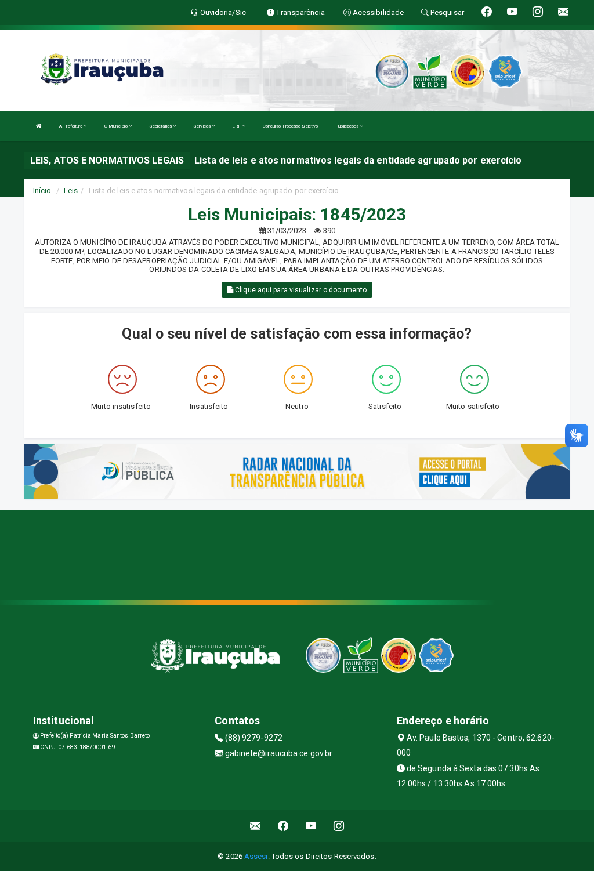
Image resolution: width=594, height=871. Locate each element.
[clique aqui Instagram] (339, 826)
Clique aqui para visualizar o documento (300, 290)
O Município (116, 126)
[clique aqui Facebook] (283, 826)
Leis (71, 190)
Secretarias (161, 126)
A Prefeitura (71, 126)
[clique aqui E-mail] (255, 826)
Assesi (256, 856)
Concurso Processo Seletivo (290, 126)
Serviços (202, 126)
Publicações (347, 126)
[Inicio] (39, 126)
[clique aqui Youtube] (311, 826)
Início (42, 190)
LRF (237, 126)
